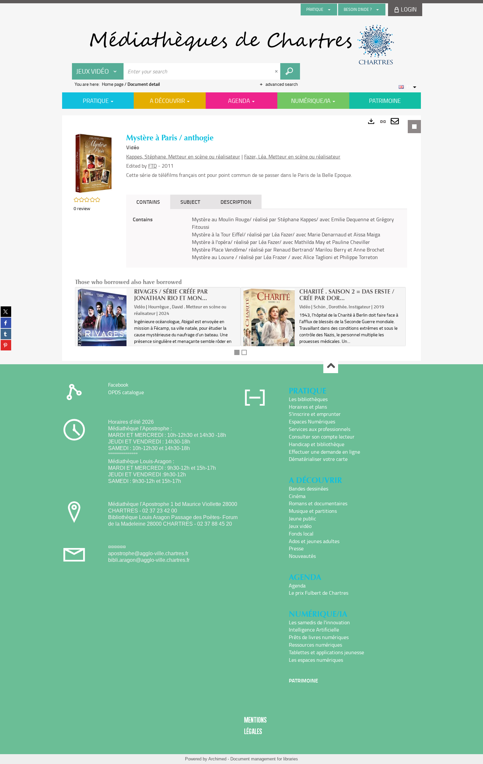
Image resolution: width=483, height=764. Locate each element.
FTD (152, 165)
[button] (93, 163)
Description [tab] (235, 201)
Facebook (118, 384)
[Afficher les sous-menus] (329, 9)
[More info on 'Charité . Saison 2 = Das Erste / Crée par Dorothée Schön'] (269, 324)
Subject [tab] (190, 201)
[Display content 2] (244, 352)
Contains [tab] (148, 201)
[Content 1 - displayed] (237, 352)
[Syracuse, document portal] (241, 44)
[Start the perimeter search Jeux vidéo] (290, 71)
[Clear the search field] (277, 71)
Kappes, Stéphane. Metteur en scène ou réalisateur (183, 156)
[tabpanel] (241, 238)
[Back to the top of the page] (330, 366)
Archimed (217, 758)
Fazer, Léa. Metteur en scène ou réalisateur (292, 156)
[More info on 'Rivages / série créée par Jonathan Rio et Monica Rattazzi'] (104, 331)
